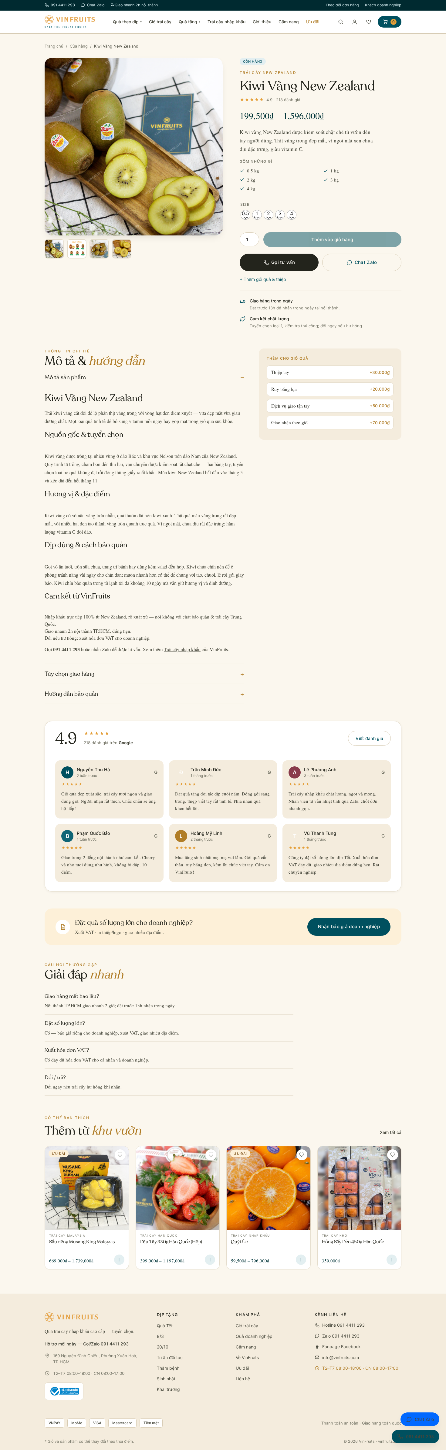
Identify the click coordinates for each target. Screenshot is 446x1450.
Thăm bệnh (168, 1368)
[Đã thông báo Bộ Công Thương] (64, 1391)
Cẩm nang (289, 21)
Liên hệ (243, 1378)
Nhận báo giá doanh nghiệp (349, 926)
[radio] (245, 214)
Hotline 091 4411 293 (343, 1325)
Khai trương (168, 1389)
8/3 (160, 1336)
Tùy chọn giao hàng (144, 673)
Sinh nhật (166, 1378)
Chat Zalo (95, 5)
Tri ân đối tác (170, 1357)
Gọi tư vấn (283, 262)
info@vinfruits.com (340, 1357)
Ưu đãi (312, 21)
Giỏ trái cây (160, 21)
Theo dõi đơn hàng (342, 5)
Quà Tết (165, 1325)
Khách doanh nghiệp (383, 5)
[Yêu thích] (369, 22)
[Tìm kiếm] (341, 22)
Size (245, 204)
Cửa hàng (79, 46)
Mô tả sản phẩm (144, 377)
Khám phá (248, 1314)
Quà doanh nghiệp (254, 1336)
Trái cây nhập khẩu (226, 21)
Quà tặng (189, 21)
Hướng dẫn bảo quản (144, 693)
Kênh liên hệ (331, 1314)
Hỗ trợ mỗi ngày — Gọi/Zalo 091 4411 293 (87, 1343)
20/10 (162, 1346)
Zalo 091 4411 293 (341, 1335)
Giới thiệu (262, 21)
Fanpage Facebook (341, 1346)
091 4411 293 (63, 5)
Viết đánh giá (369, 738)
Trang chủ (54, 46)
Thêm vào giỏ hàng (332, 239)
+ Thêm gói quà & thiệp (263, 279)
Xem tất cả (390, 1132)
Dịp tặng (167, 1314)
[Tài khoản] (355, 22)
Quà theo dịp (127, 21)
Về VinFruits (247, 1357)
